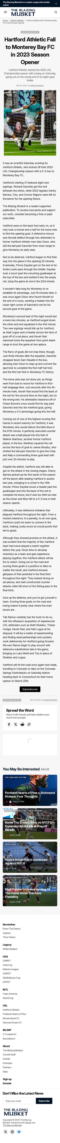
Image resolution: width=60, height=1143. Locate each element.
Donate (6, 1058)
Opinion (7, 933)
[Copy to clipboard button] (29, 724)
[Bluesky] (19, 1132)
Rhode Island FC (11, 1018)
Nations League (11, 969)
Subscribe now (30, 689)
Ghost (28, 1122)
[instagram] (12, 1132)
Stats (5, 1071)
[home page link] (22, 12)
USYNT (6, 982)
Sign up (7, 1079)
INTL (5, 989)
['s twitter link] (5, 1132)
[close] (56, 3)
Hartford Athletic (17, 20)
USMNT (7, 960)
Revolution (9, 924)
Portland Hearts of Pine (14, 1014)
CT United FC (9, 1034)
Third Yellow (9, 937)
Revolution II (9, 1038)
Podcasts (7, 1063)
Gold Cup (7, 965)
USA (5, 956)
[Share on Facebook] (9, 724)
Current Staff (9, 1054)
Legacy (7, 944)
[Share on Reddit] (22, 724)
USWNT (7, 973)
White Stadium (10, 949)
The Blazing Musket (12, 1125)
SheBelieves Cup (11, 977)
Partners (7, 1067)
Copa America (10, 993)
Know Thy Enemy (12, 928)
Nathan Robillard (37, 86)
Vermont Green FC (12, 1022)
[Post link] (30, 790)
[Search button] (55, 12)
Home (5, 20)
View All (45, 769)
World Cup (8, 998)
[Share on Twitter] (15, 724)
